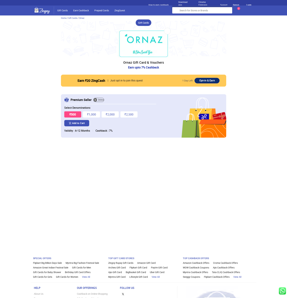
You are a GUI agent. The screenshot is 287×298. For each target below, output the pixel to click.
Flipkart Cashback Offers (217, 276)
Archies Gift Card (117, 267)
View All (86, 276)
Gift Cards (62, 10)
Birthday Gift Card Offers (78, 272)
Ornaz (81, 18)
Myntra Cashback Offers (195, 272)
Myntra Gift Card (117, 276)
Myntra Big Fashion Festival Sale (82, 262)
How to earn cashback (158, 4)
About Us (38, 293)
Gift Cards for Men (81, 267)
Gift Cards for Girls (42, 276)
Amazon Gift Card (146, 262)
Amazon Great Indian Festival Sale (50, 267)
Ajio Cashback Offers (224, 267)
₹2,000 (110, 114)
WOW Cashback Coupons (196, 267)
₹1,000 (91, 114)
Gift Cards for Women (67, 276)
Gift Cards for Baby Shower (47, 272)
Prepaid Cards (101, 10)
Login (248, 4)
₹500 (72, 114)
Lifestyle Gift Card (138, 276)
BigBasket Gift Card (136, 272)
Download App (183, 3)
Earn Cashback (81, 10)
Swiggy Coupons (191, 276)
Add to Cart (78, 123)
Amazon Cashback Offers (196, 262)
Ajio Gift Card (115, 272)
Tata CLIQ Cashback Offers (226, 272)
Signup (236, 4)
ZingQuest (119, 10)
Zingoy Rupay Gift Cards (120, 262)
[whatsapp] (282, 291)
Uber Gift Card (157, 272)
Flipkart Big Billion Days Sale (47, 262)
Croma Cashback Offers (225, 262)
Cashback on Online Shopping (92, 293)
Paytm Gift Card (159, 267)
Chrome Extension (202, 3)
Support (223, 4)
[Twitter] (123, 293)
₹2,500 (128, 114)
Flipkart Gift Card (138, 267)
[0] (238, 11)
